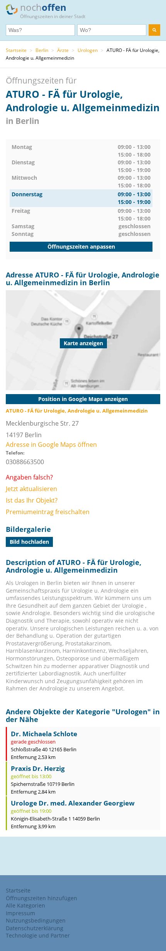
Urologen (88, 50)
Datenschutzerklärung (34, 928)
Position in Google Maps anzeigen (83, 399)
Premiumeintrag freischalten (48, 512)
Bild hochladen (29, 541)
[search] (154, 30)
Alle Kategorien (25, 905)
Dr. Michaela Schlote (44, 733)
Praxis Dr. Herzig (38, 768)
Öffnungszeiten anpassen (81, 246)
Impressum (20, 913)
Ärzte (63, 50)
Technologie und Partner (38, 935)
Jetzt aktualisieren (31, 489)
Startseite (16, 50)
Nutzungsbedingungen (36, 920)
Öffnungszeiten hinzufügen (41, 898)
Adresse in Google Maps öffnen (51, 444)
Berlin (42, 50)
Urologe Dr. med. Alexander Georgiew (73, 803)
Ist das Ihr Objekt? (32, 500)
